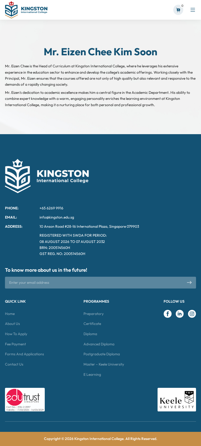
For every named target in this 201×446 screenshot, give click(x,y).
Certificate (92, 323)
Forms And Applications (24, 354)
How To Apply (16, 333)
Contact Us (14, 364)
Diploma (90, 333)
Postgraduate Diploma (101, 354)
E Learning (92, 374)
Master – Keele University (103, 364)
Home (10, 313)
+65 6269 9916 (51, 208)
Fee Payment (15, 344)
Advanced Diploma (98, 344)
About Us (12, 323)
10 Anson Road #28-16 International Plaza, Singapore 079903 (89, 226)
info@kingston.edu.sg (57, 217)
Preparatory (93, 313)
